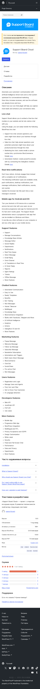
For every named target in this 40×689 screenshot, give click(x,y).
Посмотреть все (32, 588)
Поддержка (8, 81)
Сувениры (25, 639)
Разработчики (7, 636)
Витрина (24, 613)
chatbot (27, 547)
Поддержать (26, 636)
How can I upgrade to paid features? (14, 490)
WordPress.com (8, 645)
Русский (9, 663)
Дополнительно (7, 556)
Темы (23, 617)
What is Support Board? (10, 471)
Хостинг (5, 620)
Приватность (6, 623)
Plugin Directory (7, 8)
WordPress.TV (7, 639)
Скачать (6, 59)
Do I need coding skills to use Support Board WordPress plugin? (13, 483)
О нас (4, 613)
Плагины (24, 620)
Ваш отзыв (6, 588)
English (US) (34, 543)
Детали (6, 66)
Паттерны (24, 623)
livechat (35, 551)
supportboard (22, 52)
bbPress (5, 652)
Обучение (5, 629)
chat (22, 547)
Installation (5, 465)
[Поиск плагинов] (21, 15)
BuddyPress (7, 655)
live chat (29, 551)
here (11, 156)
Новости (5, 617)
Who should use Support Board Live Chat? (16, 477)
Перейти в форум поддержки (12, 602)
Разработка (8, 76)
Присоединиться (27, 629)
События (24, 632)
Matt (4, 648)
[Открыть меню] (37, 3)
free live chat (33, 547)
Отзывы (6, 71)
